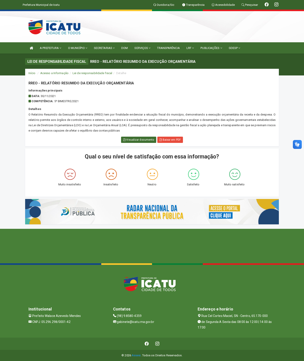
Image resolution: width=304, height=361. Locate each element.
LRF (189, 48)
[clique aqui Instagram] (157, 344)
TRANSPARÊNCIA (168, 48)
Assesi (136, 355)
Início (32, 73)
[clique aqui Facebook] (147, 344)
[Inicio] (31, 48)
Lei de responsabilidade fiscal (92, 73)
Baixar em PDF (171, 139)
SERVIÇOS (141, 48)
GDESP (234, 48)
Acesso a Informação (54, 73)
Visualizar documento (140, 139)
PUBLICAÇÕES (210, 48)
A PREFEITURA (49, 48)
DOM (124, 48)
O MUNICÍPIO (76, 48)
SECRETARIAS (103, 48)
